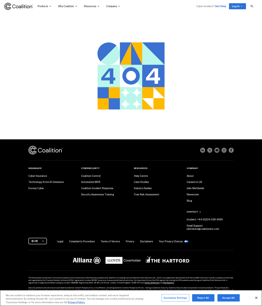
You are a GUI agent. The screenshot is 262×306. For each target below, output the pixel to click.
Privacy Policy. (76, 302)
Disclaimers (168, 283)
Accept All (228, 297)
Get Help (220, 6)
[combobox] (39, 241)
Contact (192, 212)
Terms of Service (152, 283)
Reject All (203, 297)
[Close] (256, 298)
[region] (131, 298)
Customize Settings (175, 297)
